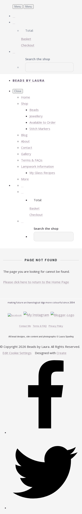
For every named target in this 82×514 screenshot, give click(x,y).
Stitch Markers (39, 129)
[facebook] (45, 432)
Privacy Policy (56, 326)
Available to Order (42, 122)
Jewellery (36, 116)
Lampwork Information (37, 166)
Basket (26, 39)
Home (25, 97)
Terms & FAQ (40, 326)
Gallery (26, 154)
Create (61, 353)
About (25, 141)
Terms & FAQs (31, 160)
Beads (34, 110)
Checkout (27, 45)
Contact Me (25, 326)
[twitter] (45, 508)
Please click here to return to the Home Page (36, 282)
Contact (26, 147)
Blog (24, 135)
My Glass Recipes (42, 173)
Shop (24, 103)
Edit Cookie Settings (17, 353)
